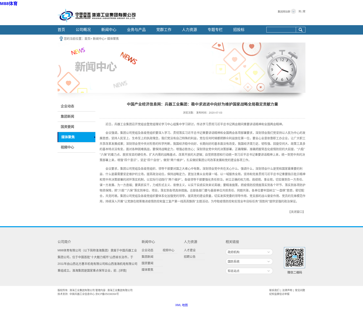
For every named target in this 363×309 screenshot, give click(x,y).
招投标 (239, 30)
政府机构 (233, 252)
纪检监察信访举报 (279, 294)
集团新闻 (67, 116)
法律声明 (287, 290)
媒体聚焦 (113, 38)
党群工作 (163, 30)
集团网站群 (284, 11)
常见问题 (300, 290)
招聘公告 (190, 256)
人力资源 (189, 30)
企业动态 (67, 106)
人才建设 (190, 250)
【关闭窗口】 (296, 211)
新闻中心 (108, 30)
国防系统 (233, 261)
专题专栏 (215, 30)
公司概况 (83, 30)
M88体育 (9, 3)
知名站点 (233, 271)
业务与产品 (136, 30)
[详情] (122, 270)
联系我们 (274, 290)
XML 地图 (181, 305)
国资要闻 (67, 127)
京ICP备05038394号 (107, 294)
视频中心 (67, 147)
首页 (61, 30)
